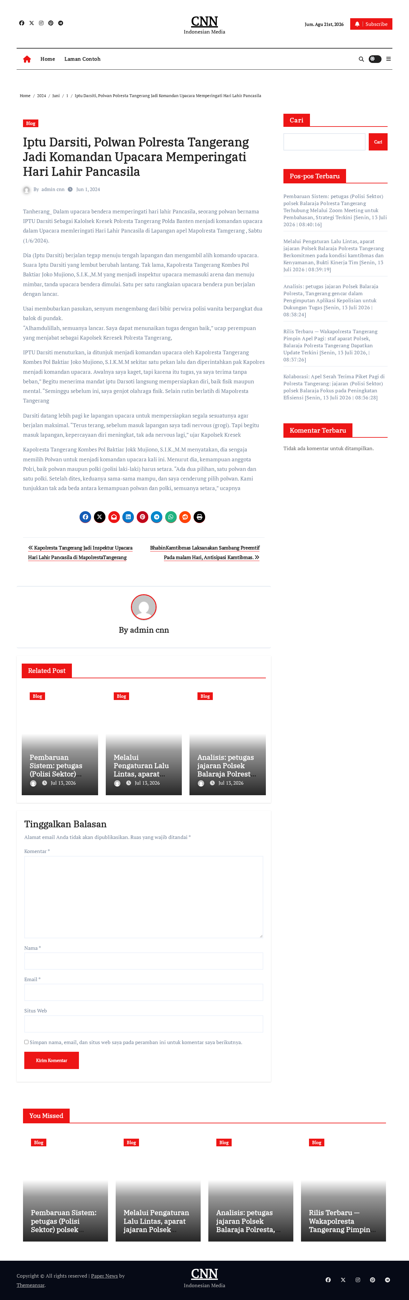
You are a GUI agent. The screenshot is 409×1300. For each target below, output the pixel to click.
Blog (30, 123)
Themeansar (30, 1284)
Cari (297, 120)
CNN (204, 20)
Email (32, 979)
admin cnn (53, 189)
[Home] (27, 59)
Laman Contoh (82, 58)
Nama (32, 947)
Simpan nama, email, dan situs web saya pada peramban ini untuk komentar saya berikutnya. (136, 1042)
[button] (388, 58)
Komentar (37, 851)
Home (48, 58)
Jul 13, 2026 (63, 783)
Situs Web (35, 1010)
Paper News (104, 1275)
